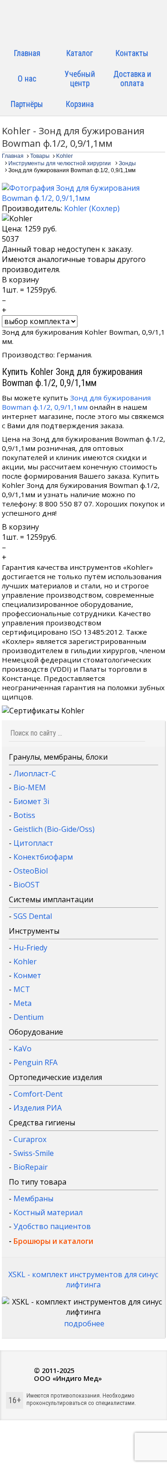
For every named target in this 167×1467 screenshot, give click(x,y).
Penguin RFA (35, 1062)
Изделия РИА (37, 1108)
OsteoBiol (30, 871)
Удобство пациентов (52, 1226)
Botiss (24, 815)
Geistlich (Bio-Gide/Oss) (54, 829)
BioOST (26, 885)
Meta (22, 1003)
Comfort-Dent (38, 1094)
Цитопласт (33, 843)
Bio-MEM (29, 787)
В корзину (20, 280)
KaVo (22, 1048)
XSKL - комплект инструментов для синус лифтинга (83, 1279)
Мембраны (33, 1198)
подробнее (84, 1323)
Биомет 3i (31, 801)
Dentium (28, 1017)
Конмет (27, 975)
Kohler (25, 961)
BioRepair (30, 1167)
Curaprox (29, 1139)
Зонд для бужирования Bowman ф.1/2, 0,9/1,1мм (76, 402)
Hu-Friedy (30, 948)
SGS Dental (32, 916)
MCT (21, 989)
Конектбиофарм (43, 857)
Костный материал (48, 1212)
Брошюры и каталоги (53, 1241)
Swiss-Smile (33, 1153)
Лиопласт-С (34, 773)
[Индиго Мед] (84, 22)
